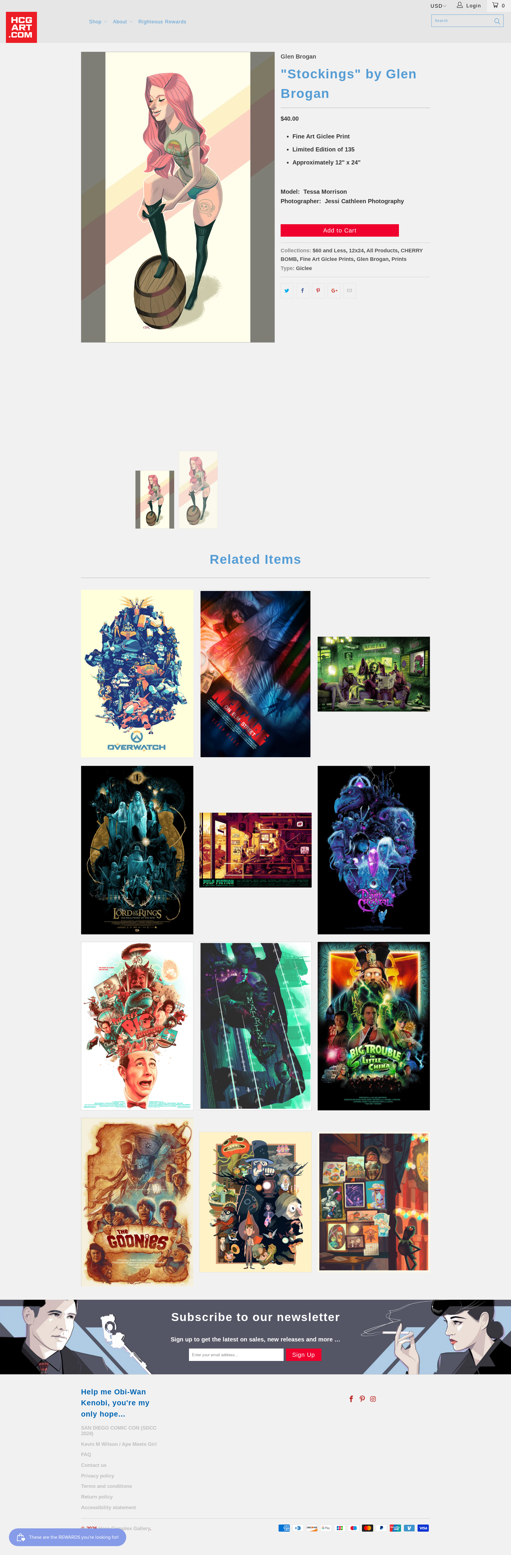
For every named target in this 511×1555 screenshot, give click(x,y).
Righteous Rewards (162, 22)
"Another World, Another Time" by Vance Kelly (374, 850)
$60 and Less (329, 250)
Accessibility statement (108, 1507)
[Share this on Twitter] (287, 290)
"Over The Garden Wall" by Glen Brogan (255, 1202)
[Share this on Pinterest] (318, 290)
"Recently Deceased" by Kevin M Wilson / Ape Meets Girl (374, 674)
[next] (264, 245)
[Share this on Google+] (334, 290)
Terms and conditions (106, 1486)
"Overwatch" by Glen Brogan (137, 673)
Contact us (93, 1465)
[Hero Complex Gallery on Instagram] (373, 1399)
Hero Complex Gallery (124, 1528)
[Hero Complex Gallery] (44, 27)
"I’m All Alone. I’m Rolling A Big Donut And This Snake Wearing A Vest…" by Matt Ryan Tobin (137, 1026)
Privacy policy (97, 1476)
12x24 (356, 250)
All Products (382, 250)
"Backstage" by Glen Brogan (374, 1202)
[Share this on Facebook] (302, 290)
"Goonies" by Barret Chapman (137, 1202)
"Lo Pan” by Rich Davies (374, 1026)
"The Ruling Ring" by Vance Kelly (137, 850)
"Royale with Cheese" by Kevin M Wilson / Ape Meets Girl (255, 850)
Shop (96, 22)
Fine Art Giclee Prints (327, 259)
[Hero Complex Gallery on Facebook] (351, 1399)
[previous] (91, 245)
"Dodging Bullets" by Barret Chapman (255, 1026)
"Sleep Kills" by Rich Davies (255, 674)
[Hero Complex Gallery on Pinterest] (362, 1399)
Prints (399, 259)
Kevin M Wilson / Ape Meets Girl (119, 1444)
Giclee (304, 268)
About (121, 22)
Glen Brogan (298, 56)
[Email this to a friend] (349, 290)
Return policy (97, 1497)
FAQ (86, 1454)
